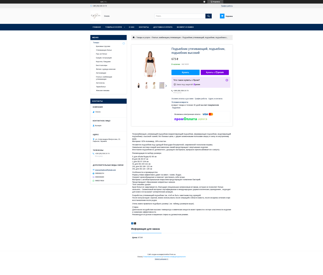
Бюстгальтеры (101, 65)
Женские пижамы (102, 90)
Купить (185, 72)
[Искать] (208, 16)
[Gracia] (95, 21)
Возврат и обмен (185, 27)
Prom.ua (173, 254)
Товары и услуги (113, 27)
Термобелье (101, 87)
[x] (135, 224)
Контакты (144, 27)
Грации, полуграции (104, 58)
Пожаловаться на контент (152, 257)
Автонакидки (101, 73)
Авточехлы (100, 83)
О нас (131, 27)
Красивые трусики (103, 46)
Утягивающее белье (104, 50)
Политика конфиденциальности (174, 257)
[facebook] (132, 224)
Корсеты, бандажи (103, 62)
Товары (96, 43)
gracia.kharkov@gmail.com (105, 170)
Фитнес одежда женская (105, 69)
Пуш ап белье (101, 54)
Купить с (210, 72)
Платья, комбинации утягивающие (166, 37)
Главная (97, 27)
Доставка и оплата (162, 27)
